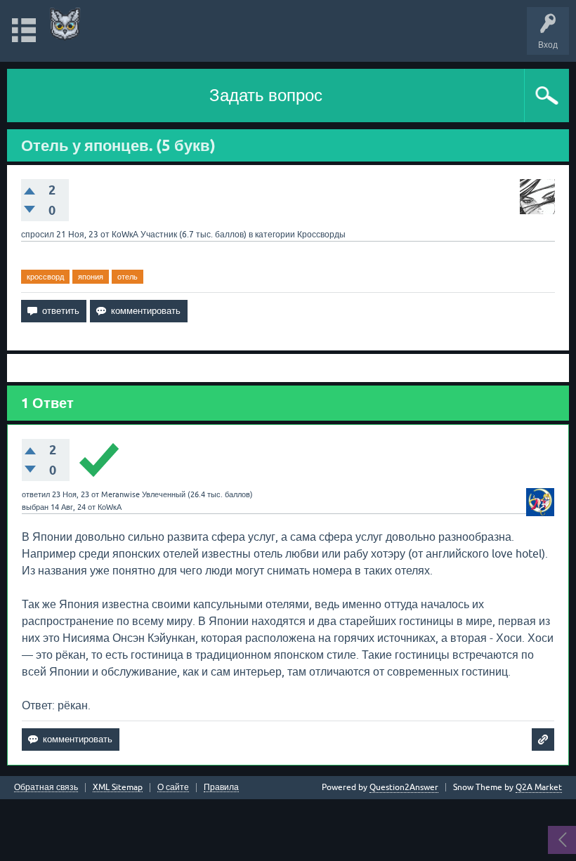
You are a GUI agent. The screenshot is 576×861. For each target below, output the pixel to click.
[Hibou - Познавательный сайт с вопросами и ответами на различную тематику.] (65, 24)
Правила (221, 787)
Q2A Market (539, 787)
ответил (36, 494)
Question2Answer (403, 787)
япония (90, 276)
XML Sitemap (118, 787)
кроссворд (45, 276)
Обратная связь (46, 787)
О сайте (173, 787)
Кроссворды (321, 234)
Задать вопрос (265, 95)
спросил (37, 234)
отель (127, 276)
